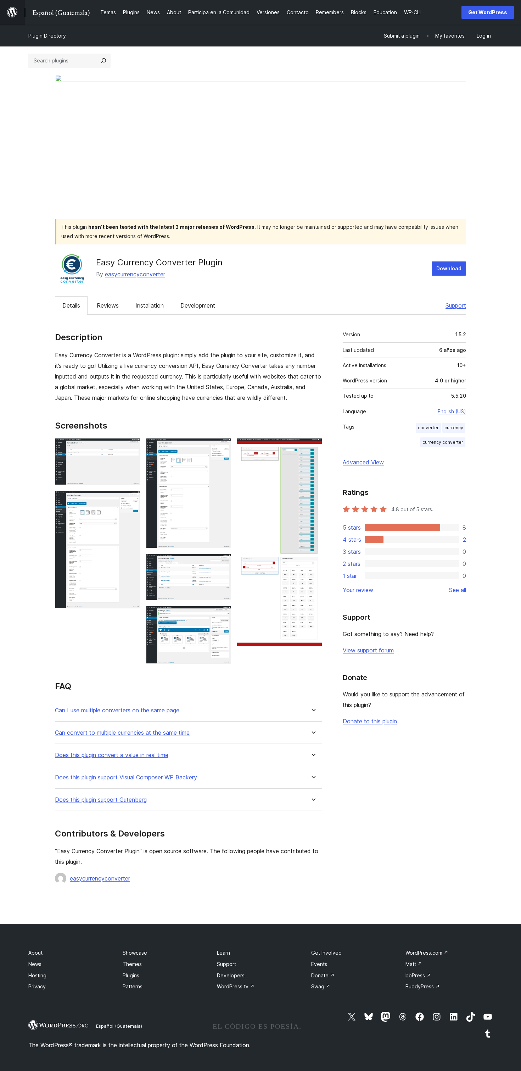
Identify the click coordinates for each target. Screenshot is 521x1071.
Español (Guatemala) (119, 1026)
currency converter (442, 442)
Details (71, 305)
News (34, 964)
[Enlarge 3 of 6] (221, 447)
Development (197, 305)
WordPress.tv (235, 986)
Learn (223, 953)
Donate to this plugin (370, 721)
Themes (132, 964)
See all (457, 590)
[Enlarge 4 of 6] (221, 563)
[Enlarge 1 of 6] (130, 447)
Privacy (37, 986)
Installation (149, 305)
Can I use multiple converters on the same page (117, 710)
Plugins (131, 975)
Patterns (132, 986)
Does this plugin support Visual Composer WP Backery (126, 777)
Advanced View (363, 462)
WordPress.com (426, 953)
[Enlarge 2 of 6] (130, 500)
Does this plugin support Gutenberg (101, 799)
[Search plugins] (103, 61)
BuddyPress (422, 986)
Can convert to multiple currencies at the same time (122, 732)
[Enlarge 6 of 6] (312, 447)
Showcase (135, 953)
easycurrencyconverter (135, 274)
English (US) (452, 411)
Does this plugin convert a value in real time (111, 755)
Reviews (108, 305)
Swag (320, 986)
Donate (323, 975)
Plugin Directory (47, 36)
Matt (413, 964)
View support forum (368, 650)
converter (428, 427)
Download (448, 268)
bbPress (418, 975)
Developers (231, 975)
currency (453, 427)
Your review (358, 590)
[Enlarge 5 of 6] (221, 615)
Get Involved (326, 953)
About (35, 953)
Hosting (37, 975)
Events (319, 964)
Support (456, 305)
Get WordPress (487, 12)
